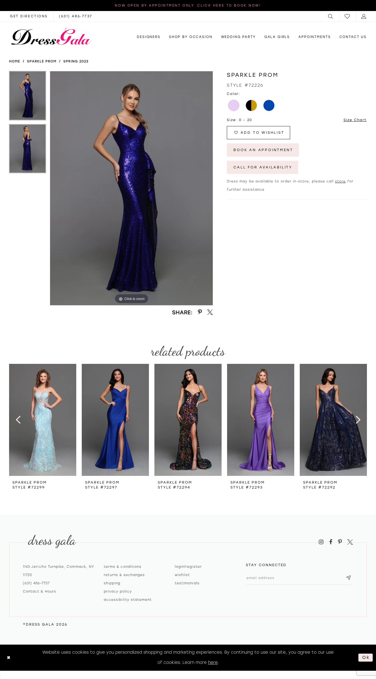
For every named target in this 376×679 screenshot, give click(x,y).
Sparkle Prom (41, 61)
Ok (366, 657)
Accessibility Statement (128, 600)
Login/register (188, 567)
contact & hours (39, 591)
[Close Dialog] (8, 657)
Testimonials (187, 583)
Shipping (112, 583)
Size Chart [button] (355, 120)
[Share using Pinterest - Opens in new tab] (200, 312)
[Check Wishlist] (347, 16)
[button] (331, 16)
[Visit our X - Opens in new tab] (350, 542)
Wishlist (182, 575)
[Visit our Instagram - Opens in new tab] (321, 542)
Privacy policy (118, 591)
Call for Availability (262, 167)
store (340, 181)
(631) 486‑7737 (36, 583)
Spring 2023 (75, 61)
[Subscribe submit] (348, 578)
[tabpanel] (27, 97)
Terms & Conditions (122, 567)
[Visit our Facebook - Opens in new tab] (331, 542)
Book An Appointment (263, 150)
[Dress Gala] (51, 36)
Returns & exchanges (124, 575)
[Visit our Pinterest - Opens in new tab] (340, 542)
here (213, 662)
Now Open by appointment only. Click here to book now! (188, 5)
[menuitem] (331, 16)
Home (14, 61)
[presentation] (42, 420)
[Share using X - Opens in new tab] (210, 312)
